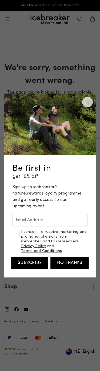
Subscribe (30, 263)
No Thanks (69, 263)
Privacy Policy (33, 246)
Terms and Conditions (41, 251)
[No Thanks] (87, 102)
